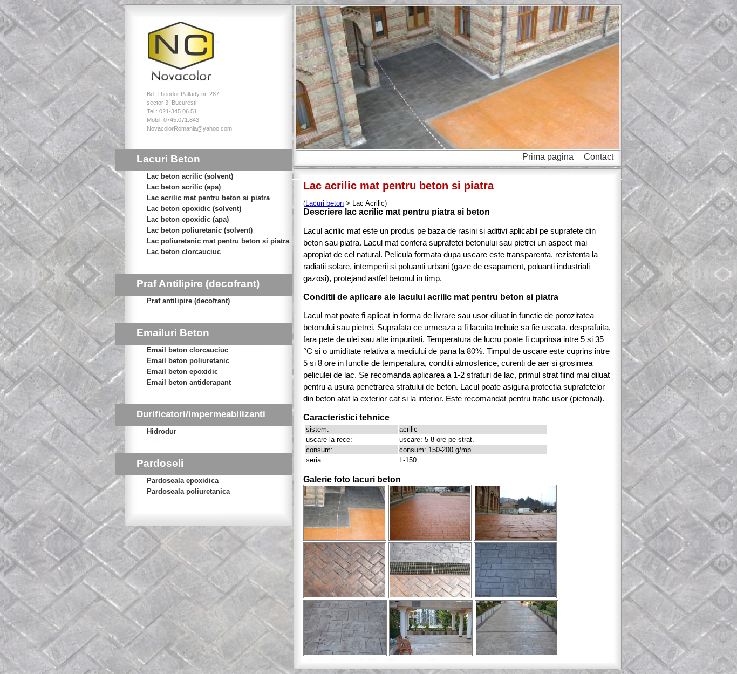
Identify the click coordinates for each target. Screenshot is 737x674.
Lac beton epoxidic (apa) (188, 219)
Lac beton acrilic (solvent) (190, 176)
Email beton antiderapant (189, 382)
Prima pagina (548, 156)
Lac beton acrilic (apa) (184, 187)
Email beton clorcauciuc (187, 350)
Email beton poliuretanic (188, 361)
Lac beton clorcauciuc (184, 252)
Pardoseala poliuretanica (188, 491)
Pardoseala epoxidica (183, 480)
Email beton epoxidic (182, 371)
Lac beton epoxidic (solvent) (194, 209)
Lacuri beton (324, 203)
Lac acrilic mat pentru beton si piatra (208, 198)
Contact (598, 156)
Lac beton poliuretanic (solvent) (200, 230)
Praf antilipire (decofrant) (188, 301)
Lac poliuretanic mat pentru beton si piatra (218, 241)
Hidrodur (161, 431)
